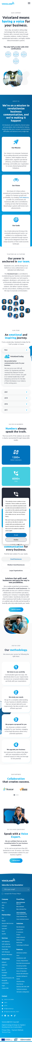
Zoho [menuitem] (3, 967)
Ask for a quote (16, 609)
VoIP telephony (24, 197)
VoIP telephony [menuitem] (6, 941)
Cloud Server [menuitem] (19, 984)
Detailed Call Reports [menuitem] (21, 976)
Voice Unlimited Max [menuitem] (21, 916)
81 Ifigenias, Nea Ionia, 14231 (11, 1011)
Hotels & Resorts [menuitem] (20, 937)
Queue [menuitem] (18, 978)
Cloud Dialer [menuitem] (5, 949)
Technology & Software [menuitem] (22, 945)
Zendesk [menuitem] (4, 975)
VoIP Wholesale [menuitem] (6, 952)
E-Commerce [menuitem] (19, 932)
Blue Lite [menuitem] (18, 904)
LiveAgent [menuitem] (4, 926)
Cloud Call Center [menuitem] (6, 946)
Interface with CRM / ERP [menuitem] (22, 986)
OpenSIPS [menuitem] (4, 928)
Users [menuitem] (17, 955)
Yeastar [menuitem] (4, 920)
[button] (14, 794)
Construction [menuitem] (19, 929)
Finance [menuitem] (18, 934)
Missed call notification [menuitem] (22, 973)
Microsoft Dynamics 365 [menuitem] (8, 977)
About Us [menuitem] (4, 902)
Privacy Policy (6, 1030)
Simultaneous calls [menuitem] (21, 958)
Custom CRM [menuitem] (5, 988)
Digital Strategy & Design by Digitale (13, 1025)
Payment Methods (17, 1030)
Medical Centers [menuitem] (20, 939)
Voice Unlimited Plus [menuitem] (21, 914)
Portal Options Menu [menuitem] (21, 968)
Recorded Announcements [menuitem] (23, 963)
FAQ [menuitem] (3, 907)
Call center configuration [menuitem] (22, 991)
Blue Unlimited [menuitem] (20, 906)
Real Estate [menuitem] (19, 942)
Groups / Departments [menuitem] (22, 960)
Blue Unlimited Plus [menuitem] (21, 909)
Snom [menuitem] (3, 931)
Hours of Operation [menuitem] (21, 971)
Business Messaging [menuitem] (7, 954)
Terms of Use (6, 1032)
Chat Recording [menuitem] (20, 981)
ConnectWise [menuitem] (5, 983)
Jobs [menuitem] (3, 905)
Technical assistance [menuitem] (21, 989)
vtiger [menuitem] (3, 985)
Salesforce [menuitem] (4, 964)
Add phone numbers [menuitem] (21, 952)
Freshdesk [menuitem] (4, 972)
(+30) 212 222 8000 (9, 999)
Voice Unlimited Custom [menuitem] (22, 919)
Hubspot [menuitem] (4, 962)
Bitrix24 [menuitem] (4, 970)
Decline (16, 539)
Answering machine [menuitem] (21, 965)
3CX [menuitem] (3, 918)
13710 (5, 1005)
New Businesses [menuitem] (20, 927)
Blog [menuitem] (3, 910)
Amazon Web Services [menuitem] (7, 923)
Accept (16, 535)
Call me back (16, 860)
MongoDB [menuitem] (4, 980)
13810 (5, 1002)
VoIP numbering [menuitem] (6, 944)
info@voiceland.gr (9, 1008)
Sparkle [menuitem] (4, 933)
